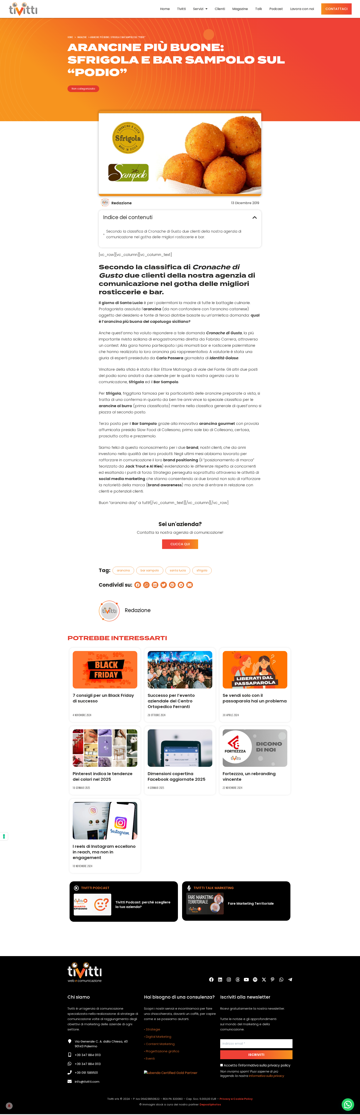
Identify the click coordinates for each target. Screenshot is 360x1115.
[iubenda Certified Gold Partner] (171, 1072)
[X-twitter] (264, 979)
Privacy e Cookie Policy (236, 1099)
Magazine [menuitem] (240, 8)
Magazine (82, 37)
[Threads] (237, 979)
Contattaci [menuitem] (336, 8)
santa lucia (178, 570)
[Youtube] (246, 979)
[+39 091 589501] (70, 1072)
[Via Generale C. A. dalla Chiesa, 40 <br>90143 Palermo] (70, 1041)
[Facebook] (211, 979)
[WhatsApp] (281, 979)
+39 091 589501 (86, 1072)
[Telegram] (290, 979)
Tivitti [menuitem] (181, 8)
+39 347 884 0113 (88, 1055)
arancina (123, 570)
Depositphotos (210, 1104)
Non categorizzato (83, 88)
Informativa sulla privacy (266, 1076)
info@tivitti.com (87, 1081)
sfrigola (202, 570)
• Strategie (152, 1029)
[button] (254, 217)
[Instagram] (229, 979)
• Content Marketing (159, 1044)
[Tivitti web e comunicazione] (23, 9)
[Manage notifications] (9, 1106)
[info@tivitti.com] (70, 1081)
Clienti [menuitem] (220, 8)
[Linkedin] (220, 979)
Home (70, 37)
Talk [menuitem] (258, 8)
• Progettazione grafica (161, 1051)
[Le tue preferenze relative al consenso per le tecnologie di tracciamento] (4, 836)
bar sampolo (150, 570)
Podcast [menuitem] (276, 8)
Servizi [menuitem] (198, 8)
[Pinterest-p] (272, 979)
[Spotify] (255, 979)
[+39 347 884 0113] (70, 1055)
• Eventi (149, 1058)
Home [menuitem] (165, 8)
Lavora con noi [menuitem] (302, 8)
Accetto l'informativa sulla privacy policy (256, 1065)
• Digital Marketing (157, 1036)
